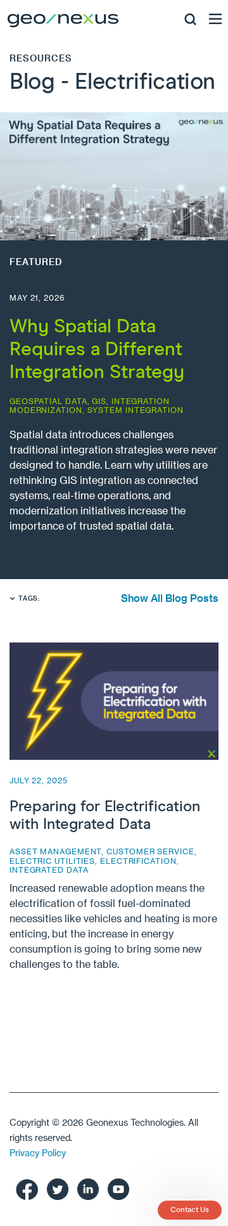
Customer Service (150, 851)
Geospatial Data (48, 400)
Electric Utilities (52, 860)
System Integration (135, 409)
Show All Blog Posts (169, 598)
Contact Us (189, 1210)
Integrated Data (49, 869)
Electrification (138, 860)
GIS (99, 400)
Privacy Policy (38, 1152)
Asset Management (55, 851)
